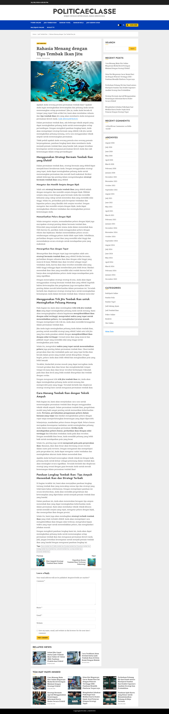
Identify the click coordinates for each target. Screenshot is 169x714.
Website (40, 623)
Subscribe (133, 25)
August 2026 (110, 143)
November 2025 (111, 181)
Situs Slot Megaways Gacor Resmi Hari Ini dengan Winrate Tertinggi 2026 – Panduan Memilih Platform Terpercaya (120, 76)
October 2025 (110, 185)
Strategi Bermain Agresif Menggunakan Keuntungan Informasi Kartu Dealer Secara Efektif (120, 98)
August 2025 (110, 194)
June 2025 (109, 202)
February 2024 (110, 270)
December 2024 (111, 228)
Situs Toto (109, 331)
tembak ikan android (55, 549)
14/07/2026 (86, 662)
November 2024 (111, 232)
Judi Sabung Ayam (93, 23)
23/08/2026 (52, 704)
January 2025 (110, 224)
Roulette (50, 27)
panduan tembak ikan (84, 546)
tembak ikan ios (67, 549)
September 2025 (111, 190)
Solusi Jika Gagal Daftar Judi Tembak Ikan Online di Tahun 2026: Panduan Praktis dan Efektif (56, 656)
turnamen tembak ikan (43, 552)
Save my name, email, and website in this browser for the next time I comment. (64, 631)
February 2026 (110, 168)
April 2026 (109, 160)
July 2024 (108, 249)
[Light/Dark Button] (119, 25)
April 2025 (109, 211)
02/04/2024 (46, 58)
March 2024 (109, 266)
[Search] (123, 25)
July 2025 (108, 198)
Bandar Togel (65, 23)
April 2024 (109, 262)
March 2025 (109, 215)
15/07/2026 (52, 663)
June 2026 (109, 151)
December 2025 (111, 177)
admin (39, 58)
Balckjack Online (37, 27)
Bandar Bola (78, 23)
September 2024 (111, 241)
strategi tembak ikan (42, 549)
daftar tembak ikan (59, 546)
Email (39, 615)
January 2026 (110, 173)
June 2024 (109, 254)
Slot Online (109, 323)
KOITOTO (92, 711)
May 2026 (108, 156)
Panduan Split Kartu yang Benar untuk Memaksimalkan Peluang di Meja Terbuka (126, 697)
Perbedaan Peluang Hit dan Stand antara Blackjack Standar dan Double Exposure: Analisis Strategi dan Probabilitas (120, 87)
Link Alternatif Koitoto (68, 119)
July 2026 (108, 147)
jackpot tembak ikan (71, 546)
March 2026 (109, 164)
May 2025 (108, 207)
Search (110, 42)
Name (39, 608)
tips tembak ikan (77, 549)
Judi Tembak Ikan (50, 23)
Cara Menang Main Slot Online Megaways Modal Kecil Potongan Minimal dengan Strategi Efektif (117, 65)
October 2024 (110, 237)
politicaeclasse (84, 11)
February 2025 (110, 219)
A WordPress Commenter (115, 126)
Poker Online (36, 23)
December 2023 (111, 279)
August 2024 (110, 245)
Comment (41, 581)
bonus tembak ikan (47, 546)
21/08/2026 (122, 704)
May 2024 (108, 258)
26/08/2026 (52, 688)
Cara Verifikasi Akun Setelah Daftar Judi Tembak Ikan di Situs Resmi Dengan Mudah (90, 657)
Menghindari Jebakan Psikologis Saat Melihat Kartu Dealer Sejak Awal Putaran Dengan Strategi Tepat (119, 109)
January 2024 (110, 275)
